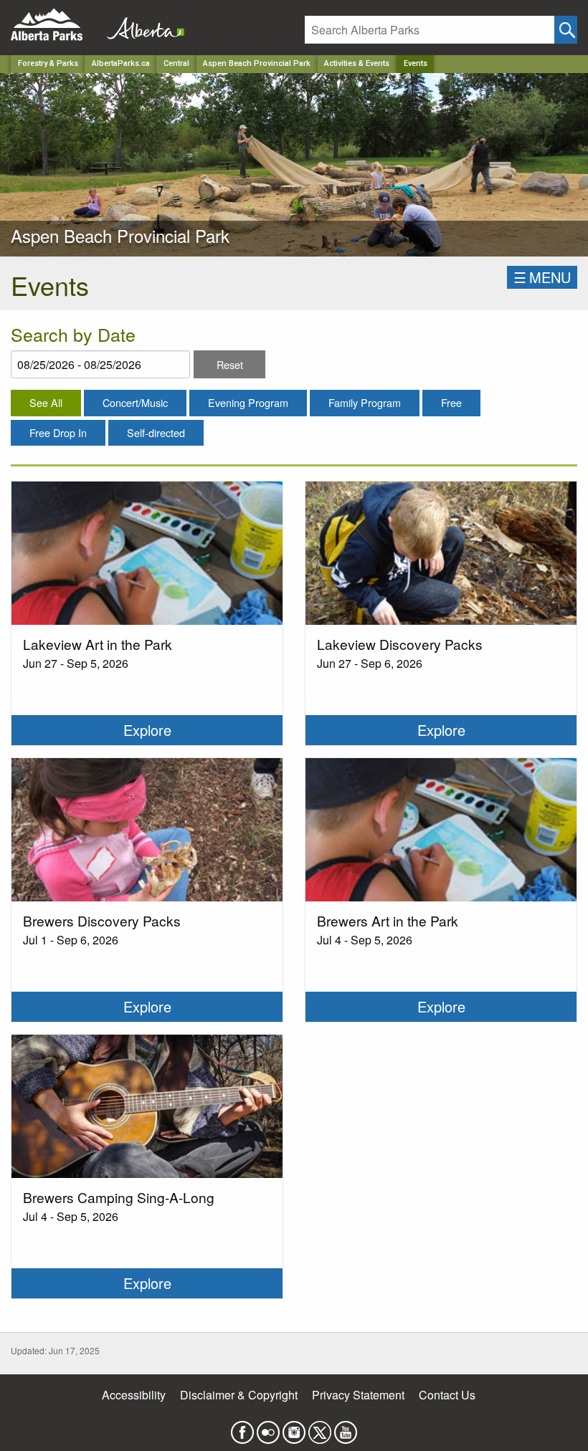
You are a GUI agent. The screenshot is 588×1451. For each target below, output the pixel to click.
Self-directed (156, 432)
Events (415, 63)
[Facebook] (242, 1428)
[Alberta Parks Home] (55, 24)
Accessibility (134, 1395)
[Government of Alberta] (141, 24)
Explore (147, 729)
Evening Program (248, 402)
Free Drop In (58, 432)
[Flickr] (268, 1428)
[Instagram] (294, 1428)
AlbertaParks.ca (121, 63)
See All (45, 402)
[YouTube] (345, 1428)
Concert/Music (135, 402)
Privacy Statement (358, 1395)
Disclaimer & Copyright (239, 1395)
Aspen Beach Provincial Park (256, 63)
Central (176, 63)
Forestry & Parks (48, 63)
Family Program (364, 402)
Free (451, 402)
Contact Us (447, 1395)
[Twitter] (319, 1428)
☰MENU (542, 277)
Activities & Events (356, 63)
